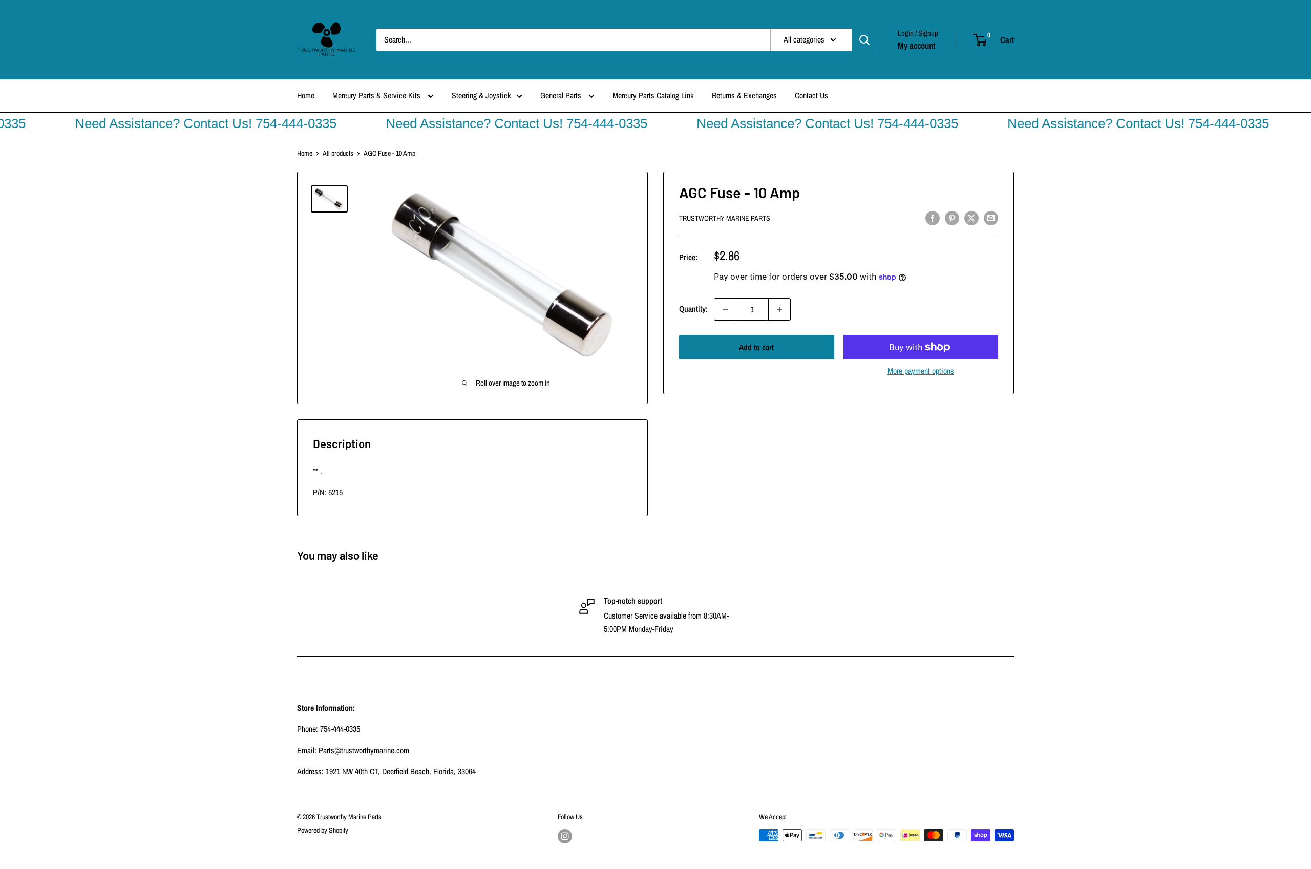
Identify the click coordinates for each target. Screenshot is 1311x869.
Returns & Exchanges (744, 95)
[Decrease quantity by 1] (725, 309)
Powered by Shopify (322, 830)
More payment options (920, 370)
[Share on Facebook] (932, 217)
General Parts (561, 95)
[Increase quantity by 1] (779, 309)
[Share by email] (991, 217)
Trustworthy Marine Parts (724, 218)
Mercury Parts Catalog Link (653, 95)
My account (916, 45)
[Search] (864, 40)
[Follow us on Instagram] (565, 836)
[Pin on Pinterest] (952, 217)
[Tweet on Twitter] (971, 217)
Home (305, 95)
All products (338, 153)
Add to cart (756, 347)
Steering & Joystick (481, 95)
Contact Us (811, 95)
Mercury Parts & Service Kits (377, 95)
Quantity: (693, 308)
